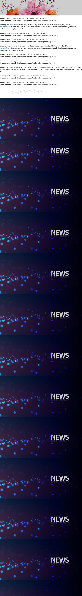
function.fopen (5, 27)
